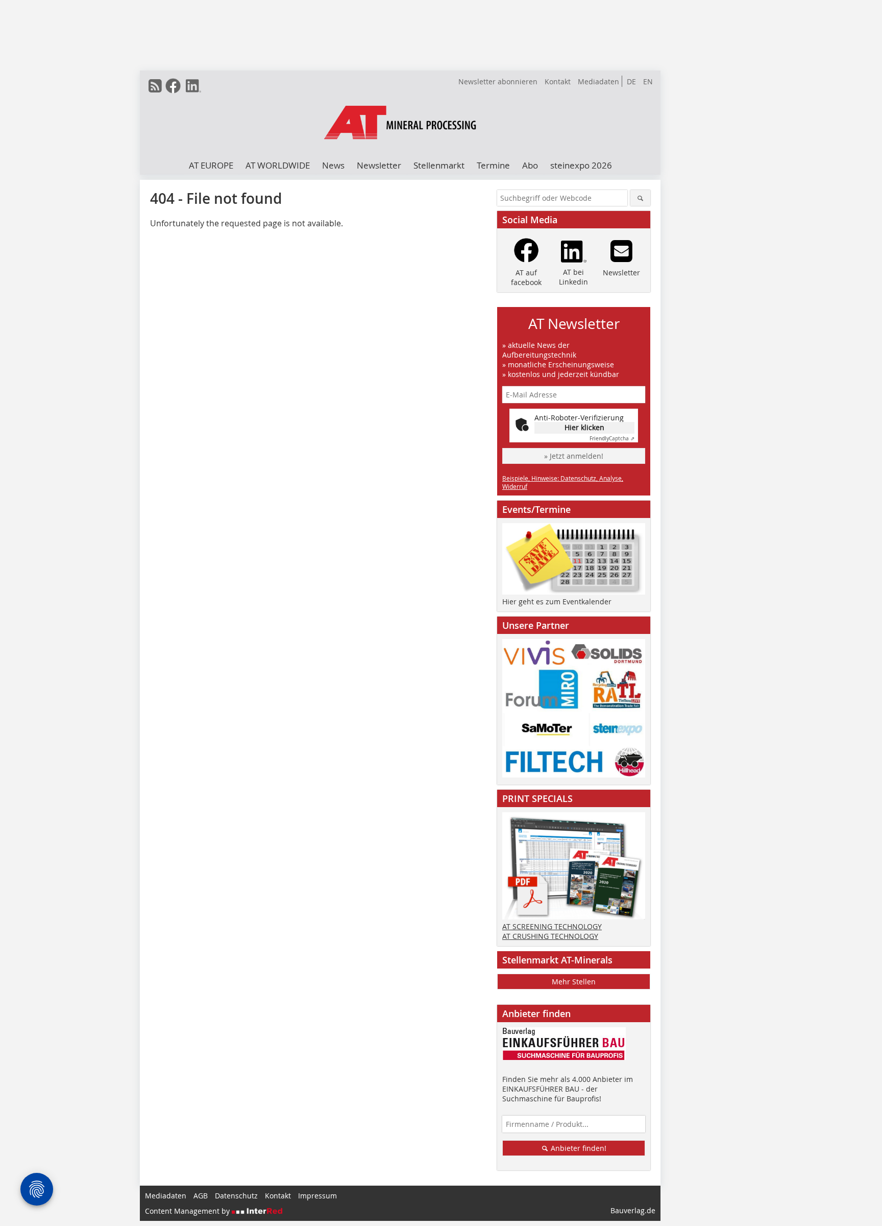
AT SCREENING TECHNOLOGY (552, 926)
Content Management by (188, 1211)
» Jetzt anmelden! (573, 456)
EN (648, 81)
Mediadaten (598, 81)
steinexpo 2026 (581, 165)
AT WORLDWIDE (278, 165)
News (333, 165)
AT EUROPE (211, 165)
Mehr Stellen (574, 981)
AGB (200, 1195)
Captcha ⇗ (612, 438)
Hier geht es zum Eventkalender (556, 601)
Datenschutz (236, 1195)
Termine (493, 165)
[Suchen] (640, 198)
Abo (530, 165)
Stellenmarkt (438, 165)
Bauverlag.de (632, 1210)
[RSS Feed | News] (155, 86)
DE (631, 81)
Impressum (317, 1195)
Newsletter (379, 165)
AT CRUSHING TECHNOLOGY (550, 936)
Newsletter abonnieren (497, 81)
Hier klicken (584, 427)
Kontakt (558, 81)
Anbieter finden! (577, 1148)
